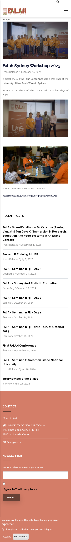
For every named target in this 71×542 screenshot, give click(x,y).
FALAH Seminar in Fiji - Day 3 (22, 268)
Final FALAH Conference (19, 345)
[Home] (15, 10)
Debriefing (8, 273)
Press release (10, 72)
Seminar (7, 302)
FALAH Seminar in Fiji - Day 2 (22, 297)
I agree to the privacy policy (20, 489)
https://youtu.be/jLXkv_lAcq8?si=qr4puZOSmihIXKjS (30, 195)
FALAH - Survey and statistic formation (30, 283)
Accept (7, 536)
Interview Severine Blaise (20, 378)
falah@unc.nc (14, 442)
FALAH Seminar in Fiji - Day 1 (22, 312)
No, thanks (20, 536)
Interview (7, 383)
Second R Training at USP (20, 254)
